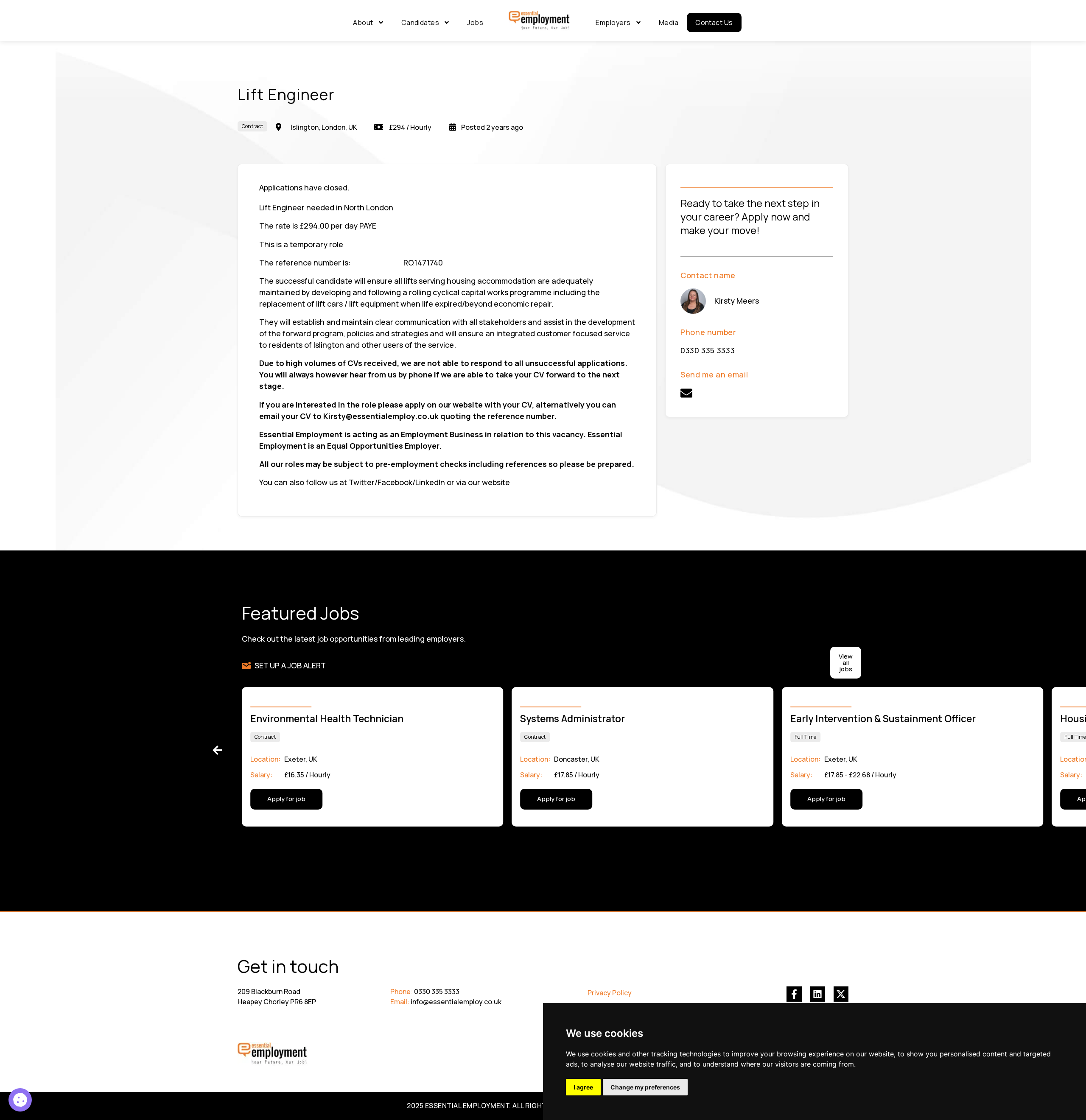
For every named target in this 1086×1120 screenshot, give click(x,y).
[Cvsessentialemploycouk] (686, 393)
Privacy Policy (610, 992)
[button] (217, 750)
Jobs (475, 22)
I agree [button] (583, 1087)
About (363, 22)
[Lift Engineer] (20, 1100)
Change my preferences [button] (645, 1087)
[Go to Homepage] (539, 21)
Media (668, 22)
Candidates (420, 22)
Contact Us (714, 22)
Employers (613, 22)
